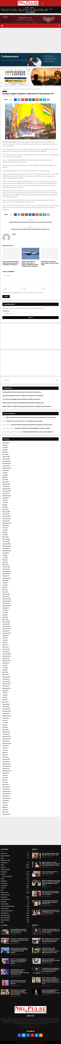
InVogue (46, 9)
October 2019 (5, 631)
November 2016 (6, 711)
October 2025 (5, 466)
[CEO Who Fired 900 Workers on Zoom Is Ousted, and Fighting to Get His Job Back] (36, 931)
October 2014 (5, 768)
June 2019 (5, 640)
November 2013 (6, 793)
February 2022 (6, 566)
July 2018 (4, 665)
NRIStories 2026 (44, 10)
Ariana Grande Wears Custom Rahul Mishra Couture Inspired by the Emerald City (51, 912)
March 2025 (5, 482)
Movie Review (4, 892)
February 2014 (6, 787)
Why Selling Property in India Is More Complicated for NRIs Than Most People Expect (51, 940)
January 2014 (5, 789)
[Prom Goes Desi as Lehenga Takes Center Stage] (36, 874)
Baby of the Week (5, 855)
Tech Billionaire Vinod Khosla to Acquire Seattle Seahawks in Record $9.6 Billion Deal (51, 970)
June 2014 (5, 777)
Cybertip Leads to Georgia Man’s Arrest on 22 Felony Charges (18, 982)
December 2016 (6, 709)
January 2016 (5, 734)
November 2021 (6, 573)
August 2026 (5, 443)
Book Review (4, 862)
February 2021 (6, 594)
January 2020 (5, 624)
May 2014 (4, 780)
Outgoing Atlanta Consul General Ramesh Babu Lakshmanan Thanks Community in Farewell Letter (20, 972)
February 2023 (6, 539)
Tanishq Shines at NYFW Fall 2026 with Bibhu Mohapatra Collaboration (50, 902)
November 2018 (6, 656)
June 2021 (5, 585)
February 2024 (6, 511)
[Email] (33, 12)
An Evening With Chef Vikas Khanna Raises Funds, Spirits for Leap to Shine (21, 392)
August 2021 (5, 580)
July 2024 (4, 500)
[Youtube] (31, 12)
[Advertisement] (30, 40)
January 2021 (5, 596)
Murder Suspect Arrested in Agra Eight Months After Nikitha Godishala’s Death (23, 402)
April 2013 (5, 809)
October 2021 (5, 576)
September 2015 (6, 743)
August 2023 (5, 525)
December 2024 (6, 488)
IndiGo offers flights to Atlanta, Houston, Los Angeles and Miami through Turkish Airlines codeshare (30, 264)
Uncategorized (5, 913)
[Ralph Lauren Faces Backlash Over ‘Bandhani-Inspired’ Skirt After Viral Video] (36, 893)
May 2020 (4, 615)
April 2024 (5, 507)
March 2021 (5, 592)
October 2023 (5, 521)
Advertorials (4, 853)
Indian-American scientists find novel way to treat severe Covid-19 (30, 222)
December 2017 (6, 681)
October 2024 (5, 493)
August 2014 (5, 773)
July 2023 (4, 527)
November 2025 (6, 463)
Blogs (2, 858)
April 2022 (5, 562)
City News (3, 9)
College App (21, 10)
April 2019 (5, 644)
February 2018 (6, 676)
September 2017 (6, 688)
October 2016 (5, 713)
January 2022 (5, 569)
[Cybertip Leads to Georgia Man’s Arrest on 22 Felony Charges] (5, 983)
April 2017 (5, 699)
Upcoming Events (5, 915)
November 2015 (6, 738)
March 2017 (5, 702)
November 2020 (6, 601)
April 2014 (5, 782)
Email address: (6, 311)
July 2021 (4, 582)
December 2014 (6, 764)
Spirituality (3, 901)
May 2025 (4, 477)
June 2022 (5, 557)
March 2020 (5, 619)
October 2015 (5, 741)
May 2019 (4, 642)
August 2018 (5, 663)
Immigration (40, 9)
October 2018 (5, 658)
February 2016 (6, 731)
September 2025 (6, 468)
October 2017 (5, 686)
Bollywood (27, 10)
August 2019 (5, 635)
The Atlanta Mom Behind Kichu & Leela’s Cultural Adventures (37, 431)
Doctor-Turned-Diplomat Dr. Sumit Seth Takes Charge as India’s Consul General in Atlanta (19, 961)
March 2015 (5, 757)
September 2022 (6, 550)
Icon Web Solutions (39, 1042)
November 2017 (6, 683)
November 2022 (6, 546)
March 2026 (5, 454)
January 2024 (5, 514)
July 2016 (4, 720)
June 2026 (5, 447)
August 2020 (5, 608)
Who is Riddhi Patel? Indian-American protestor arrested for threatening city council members (31, 417)
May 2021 (4, 587)
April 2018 (5, 672)
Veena (5, 95)
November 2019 (6, 628)
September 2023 (6, 523)
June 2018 (5, 667)
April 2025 (5, 479)
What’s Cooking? (13, 10)
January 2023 (5, 541)
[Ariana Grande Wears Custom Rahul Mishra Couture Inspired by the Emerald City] (36, 912)
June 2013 (5, 805)
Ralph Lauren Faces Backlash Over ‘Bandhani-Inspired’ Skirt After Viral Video (50, 893)
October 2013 (5, 796)
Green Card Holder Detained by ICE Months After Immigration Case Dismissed (31, 424)
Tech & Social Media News (7, 906)
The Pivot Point (5, 10)
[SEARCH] (57, 380)
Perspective (25, 9)
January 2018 (5, 679)
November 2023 (6, 518)
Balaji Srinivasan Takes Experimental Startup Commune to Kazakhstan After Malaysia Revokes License (50, 950)
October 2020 (5, 603)
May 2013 (4, 807)
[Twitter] (27, 12)
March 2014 (5, 784)
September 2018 (6, 660)
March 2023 (5, 537)
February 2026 (6, 456)
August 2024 (5, 498)
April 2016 (5, 727)
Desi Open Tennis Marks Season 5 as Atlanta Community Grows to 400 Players (23, 395)
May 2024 (4, 505)
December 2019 (6, 626)
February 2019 (6, 649)
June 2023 (5, 530)
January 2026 (5, 459)
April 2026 (5, 452)
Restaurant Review (35, 10)
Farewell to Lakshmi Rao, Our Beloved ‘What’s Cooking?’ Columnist (32, 428)
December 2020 (6, 598)
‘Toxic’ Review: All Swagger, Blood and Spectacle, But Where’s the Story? (21, 399)
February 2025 (6, 484)
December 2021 (6, 571)
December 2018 (6, 654)
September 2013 (6, 798)
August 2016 (5, 718)
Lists (2, 890)
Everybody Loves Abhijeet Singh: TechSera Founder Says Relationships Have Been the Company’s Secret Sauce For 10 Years (51, 980)
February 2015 (6, 759)
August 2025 (5, 470)
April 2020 (5, 617)
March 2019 (5, 647)
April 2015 (5, 754)
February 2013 (6, 814)
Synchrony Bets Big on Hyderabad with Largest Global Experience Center (51, 960)
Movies (51, 9)
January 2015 (5, 761)
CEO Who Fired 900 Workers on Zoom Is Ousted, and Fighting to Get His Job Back (51, 931)
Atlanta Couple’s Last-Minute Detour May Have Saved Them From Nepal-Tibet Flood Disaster (26, 406)
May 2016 (4, 725)
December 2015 (6, 736)
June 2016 (5, 722)
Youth (2, 922)
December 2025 (6, 461)
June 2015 (5, 750)
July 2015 (4, 747)
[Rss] (34, 12)
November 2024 (6, 491)
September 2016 (6, 715)
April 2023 (5, 534)
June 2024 (5, 502)
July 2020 (4, 610)
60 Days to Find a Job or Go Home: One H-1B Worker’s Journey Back (24, 421)
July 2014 (4, 775)
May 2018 (4, 670)
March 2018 (5, 674)
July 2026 (4, 445)
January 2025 (5, 486)
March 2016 (5, 729)
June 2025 (5, 475)
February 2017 (6, 704)
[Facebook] (19, 1035)
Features (20, 9)
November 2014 (6, 766)
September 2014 (6, 770)
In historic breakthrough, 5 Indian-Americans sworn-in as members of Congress (10, 263)
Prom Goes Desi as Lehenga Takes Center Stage (49, 872)
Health (35, 9)
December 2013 (6, 791)
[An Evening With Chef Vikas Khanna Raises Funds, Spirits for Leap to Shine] (5, 931)
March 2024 (5, 509)
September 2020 (6, 605)
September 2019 (6, 633)
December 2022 (6, 544)
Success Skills (4, 904)
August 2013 (5, 800)
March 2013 (5, 812)
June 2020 (5, 612)
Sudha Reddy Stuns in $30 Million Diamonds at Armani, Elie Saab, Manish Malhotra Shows (51, 864)
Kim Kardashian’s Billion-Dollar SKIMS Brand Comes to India (50, 854)
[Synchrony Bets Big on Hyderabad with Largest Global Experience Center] (36, 961)
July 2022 (4, 555)
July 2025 (4, 472)
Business (14, 9)
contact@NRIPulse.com (33, 1026)
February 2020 (6, 621)
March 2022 (5, 564)
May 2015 (4, 752)
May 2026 (4, 449)
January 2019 (5, 651)
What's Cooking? (5, 920)
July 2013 (4, 803)
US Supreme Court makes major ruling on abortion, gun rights (49, 263)
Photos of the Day (6, 876)
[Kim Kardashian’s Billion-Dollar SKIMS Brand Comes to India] (36, 855)
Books (30, 9)
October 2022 (5, 548)
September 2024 (6, 495)
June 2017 (5, 695)
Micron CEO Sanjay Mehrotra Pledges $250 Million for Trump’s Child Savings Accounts (51, 991)
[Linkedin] (29, 12)
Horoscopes (4, 883)
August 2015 (5, 745)
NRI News (9, 9)
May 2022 (4, 560)
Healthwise (4, 881)
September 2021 (6, 578)
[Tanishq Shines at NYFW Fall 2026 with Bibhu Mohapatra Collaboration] (36, 903)
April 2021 (5, 589)
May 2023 (4, 532)
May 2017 (4, 697)
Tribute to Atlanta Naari (7, 910)
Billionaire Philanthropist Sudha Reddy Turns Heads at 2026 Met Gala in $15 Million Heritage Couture (51, 883)
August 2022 (5, 553)
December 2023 (6, 516)
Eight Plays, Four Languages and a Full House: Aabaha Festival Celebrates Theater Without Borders (19, 992)
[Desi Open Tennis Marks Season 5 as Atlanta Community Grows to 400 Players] (5, 941)
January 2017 (5, 706)
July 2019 (4, 637)
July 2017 (4, 693)
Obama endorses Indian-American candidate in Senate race (30, 229)
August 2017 (5, 690)
